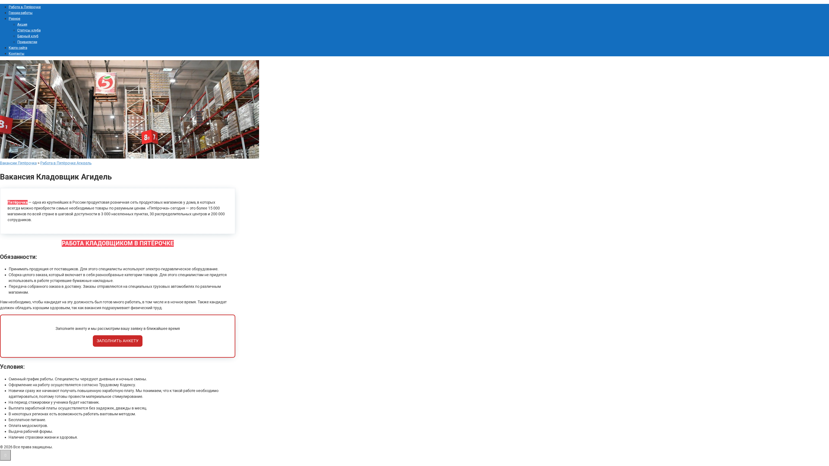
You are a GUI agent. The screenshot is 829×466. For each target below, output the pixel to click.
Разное (14, 19)
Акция (22, 24)
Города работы (21, 13)
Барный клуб (27, 36)
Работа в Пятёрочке (25, 7)
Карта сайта (18, 48)
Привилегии (27, 42)
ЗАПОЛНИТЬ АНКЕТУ (118, 340)
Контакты (16, 54)
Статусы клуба (29, 30)
